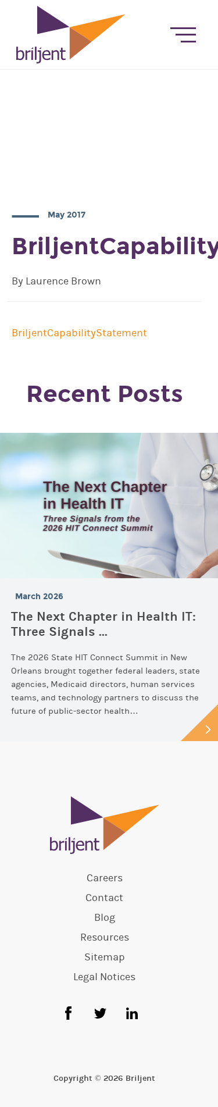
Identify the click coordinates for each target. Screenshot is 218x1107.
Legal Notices (104, 977)
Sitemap (104, 957)
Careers (105, 878)
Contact (104, 898)
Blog (104, 918)
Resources (104, 938)
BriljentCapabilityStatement (79, 333)
